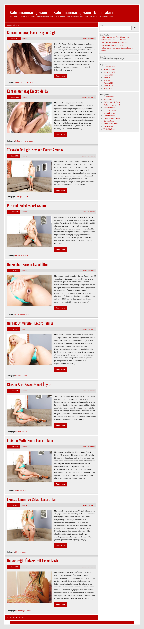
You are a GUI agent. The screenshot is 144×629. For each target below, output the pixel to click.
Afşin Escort (109, 97)
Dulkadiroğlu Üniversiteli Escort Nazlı (32, 561)
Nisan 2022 (108, 77)
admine (24, 38)
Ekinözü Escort (21, 552)
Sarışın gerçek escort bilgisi (112, 45)
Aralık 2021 (108, 88)
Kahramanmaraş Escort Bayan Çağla (31, 32)
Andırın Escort (109, 99)
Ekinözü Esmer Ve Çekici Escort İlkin (31, 499)
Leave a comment (88, 38)
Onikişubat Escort (22, 314)
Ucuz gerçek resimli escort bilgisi (114, 42)
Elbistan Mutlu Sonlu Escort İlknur (30, 440)
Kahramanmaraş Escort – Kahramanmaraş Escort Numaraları (61, 12)
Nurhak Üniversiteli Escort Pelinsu (30, 323)
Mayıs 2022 (109, 75)
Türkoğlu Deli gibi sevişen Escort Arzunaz (35, 150)
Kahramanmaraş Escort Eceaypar (115, 37)
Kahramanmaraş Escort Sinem (114, 40)
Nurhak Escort (21, 376)
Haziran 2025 (109, 69)
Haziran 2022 (109, 72)
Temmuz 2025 (110, 67)
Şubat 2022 (109, 83)
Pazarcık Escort (21, 255)
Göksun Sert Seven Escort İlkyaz (29, 384)
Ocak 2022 (108, 85)
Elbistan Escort (21, 490)
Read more (60, 76)
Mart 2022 (108, 80)
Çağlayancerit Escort (112, 102)
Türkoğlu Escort (21, 197)
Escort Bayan (109, 113)
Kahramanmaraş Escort (24, 82)
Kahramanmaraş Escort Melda (27, 91)
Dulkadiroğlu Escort (23, 611)
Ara (101, 25)
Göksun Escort (21, 432)
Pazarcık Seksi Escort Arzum (26, 205)
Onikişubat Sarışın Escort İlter (27, 264)
